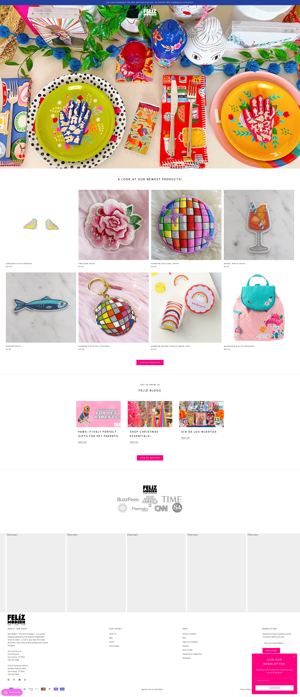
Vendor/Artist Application (192, 654)
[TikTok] (25, 679)
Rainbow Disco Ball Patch (165, 263)
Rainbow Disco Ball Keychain (94, 346)
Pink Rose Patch (87, 263)
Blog (110, 638)
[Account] (285, 12)
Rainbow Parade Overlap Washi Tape (170, 346)
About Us (112, 634)
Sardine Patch (13, 346)
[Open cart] (295, 12)
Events (111, 642)
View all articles (150, 458)
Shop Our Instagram (190, 642)
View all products (150, 362)
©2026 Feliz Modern (152, 689)
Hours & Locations (189, 634)
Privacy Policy (246, 689)
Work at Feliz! (188, 650)
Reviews (186, 646)
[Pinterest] (19, 679)
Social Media (114, 646)
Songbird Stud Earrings (19, 263)
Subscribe (274, 688)
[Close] (294, 656)
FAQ (184, 638)
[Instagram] (8, 679)
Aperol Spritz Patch (234, 263)
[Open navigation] (5, 13)
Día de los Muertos (199, 431)
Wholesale (186, 658)
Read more (82, 442)
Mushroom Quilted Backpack (239, 346)
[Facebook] (14, 679)
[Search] (290, 12)
